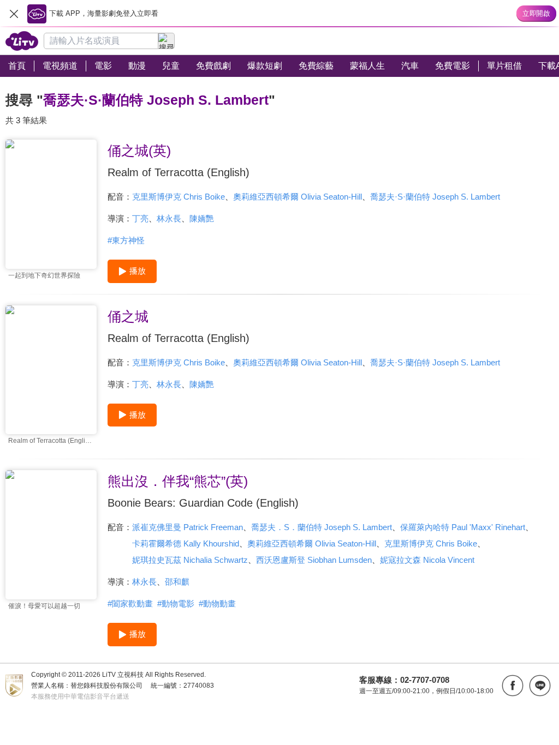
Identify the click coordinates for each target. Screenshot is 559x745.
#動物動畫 (217, 603)
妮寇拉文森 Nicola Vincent (427, 559)
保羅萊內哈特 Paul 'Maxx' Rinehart (462, 527)
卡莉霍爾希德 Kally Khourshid (185, 543)
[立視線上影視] (21, 41)
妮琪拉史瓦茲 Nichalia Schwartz (190, 559)
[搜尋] (166, 41)
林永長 (169, 218)
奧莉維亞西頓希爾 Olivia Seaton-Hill (297, 196)
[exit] (13, 13)
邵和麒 (177, 581)
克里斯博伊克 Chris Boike (178, 196)
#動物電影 (175, 603)
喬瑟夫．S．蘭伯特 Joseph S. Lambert (321, 527)
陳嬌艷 (201, 218)
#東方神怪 (126, 240)
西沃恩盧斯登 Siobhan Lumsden (314, 559)
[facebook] (513, 685)
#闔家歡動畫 (130, 603)
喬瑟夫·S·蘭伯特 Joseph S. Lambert (435, 196)
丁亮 (140, 218)
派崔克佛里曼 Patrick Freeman (187, 527)
